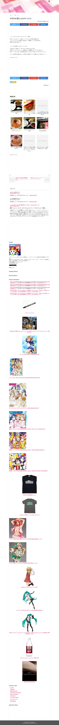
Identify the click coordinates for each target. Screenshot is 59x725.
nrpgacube (14, 2)
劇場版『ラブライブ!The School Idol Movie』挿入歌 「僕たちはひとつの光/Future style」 (27, 428)
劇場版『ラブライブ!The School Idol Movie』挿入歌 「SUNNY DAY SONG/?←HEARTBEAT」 (28, 470)
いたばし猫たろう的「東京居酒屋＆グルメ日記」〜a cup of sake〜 (23, 204)
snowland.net (12, 695)
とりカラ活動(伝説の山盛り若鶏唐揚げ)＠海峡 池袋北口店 (42, 113)
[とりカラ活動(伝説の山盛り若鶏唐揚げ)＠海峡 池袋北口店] (42, 105)
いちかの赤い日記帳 (14, 697)
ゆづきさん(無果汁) (14, 192)
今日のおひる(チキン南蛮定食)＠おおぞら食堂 (42, 148)
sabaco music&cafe (14, 694)
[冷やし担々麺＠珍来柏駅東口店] (16, 141)
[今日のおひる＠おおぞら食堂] (16, 105)
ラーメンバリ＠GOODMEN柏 (42, 130)
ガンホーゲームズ (13, 699)
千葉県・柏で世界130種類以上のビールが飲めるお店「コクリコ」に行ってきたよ (29, 149)
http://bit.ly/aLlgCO (33, 195)
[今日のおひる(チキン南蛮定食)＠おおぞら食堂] (42, 141)
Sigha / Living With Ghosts (29, 681)
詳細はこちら (12, 267)
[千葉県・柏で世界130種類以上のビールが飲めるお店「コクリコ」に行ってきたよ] (29, 141)
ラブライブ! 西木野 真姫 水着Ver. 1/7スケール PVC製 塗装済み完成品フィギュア (25, 538)
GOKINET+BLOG (13, 691)
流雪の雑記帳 (13, 701)
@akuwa (46, 85)
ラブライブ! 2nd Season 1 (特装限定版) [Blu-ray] (29, 354)
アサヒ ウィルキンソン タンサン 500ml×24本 (29, 657)
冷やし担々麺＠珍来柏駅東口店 (16, 148)
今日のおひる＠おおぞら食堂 (16, 112)
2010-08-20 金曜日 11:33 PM (15, 193)
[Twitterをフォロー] (11, 82)
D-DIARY (12, 687)
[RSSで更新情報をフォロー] (15, 82)
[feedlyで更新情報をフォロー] (13, 82)
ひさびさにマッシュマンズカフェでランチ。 (16, 130)
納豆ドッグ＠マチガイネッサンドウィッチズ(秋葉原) (29, 113)
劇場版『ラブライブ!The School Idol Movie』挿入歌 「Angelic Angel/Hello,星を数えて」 (27, 449)
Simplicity (32, 722)
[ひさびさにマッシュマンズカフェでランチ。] (16, 123)
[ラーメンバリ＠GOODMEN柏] (42, 123)
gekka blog (12, 689)
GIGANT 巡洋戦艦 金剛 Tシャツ (29, 494)
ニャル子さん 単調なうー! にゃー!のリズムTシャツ (29, 514)
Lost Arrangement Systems (15, 692)
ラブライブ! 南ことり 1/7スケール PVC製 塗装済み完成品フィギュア (23, 563)
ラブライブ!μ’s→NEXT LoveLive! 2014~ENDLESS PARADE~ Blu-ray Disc (24, 377)
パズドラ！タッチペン (29, 312)
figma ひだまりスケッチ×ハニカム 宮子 (29, 587)
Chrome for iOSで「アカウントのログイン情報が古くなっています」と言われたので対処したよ (30, 290)
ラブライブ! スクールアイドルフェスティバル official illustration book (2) (24, 408)
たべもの (46, 21)
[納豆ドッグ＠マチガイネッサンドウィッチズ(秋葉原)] (29, 105)
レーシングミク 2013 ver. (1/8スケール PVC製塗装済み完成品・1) (29, 610)
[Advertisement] (29, 30)
